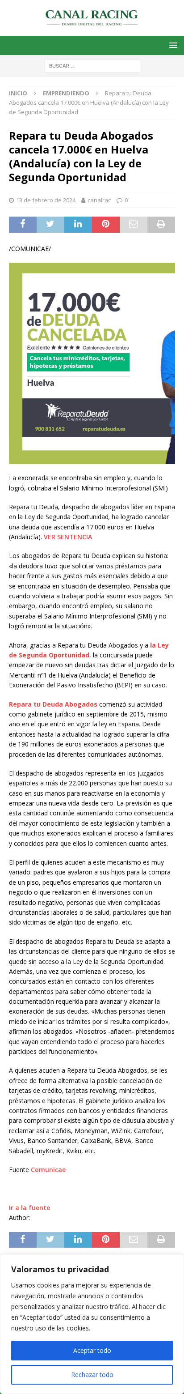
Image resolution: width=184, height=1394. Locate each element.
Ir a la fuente (29, 1207)
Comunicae (48, 1169)
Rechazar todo (92, 1374)
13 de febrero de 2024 (45, 200)
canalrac (99, 200)
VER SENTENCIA (68, 537)
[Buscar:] (92, 65)
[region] (92, 1324)
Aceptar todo (92, 1350)
